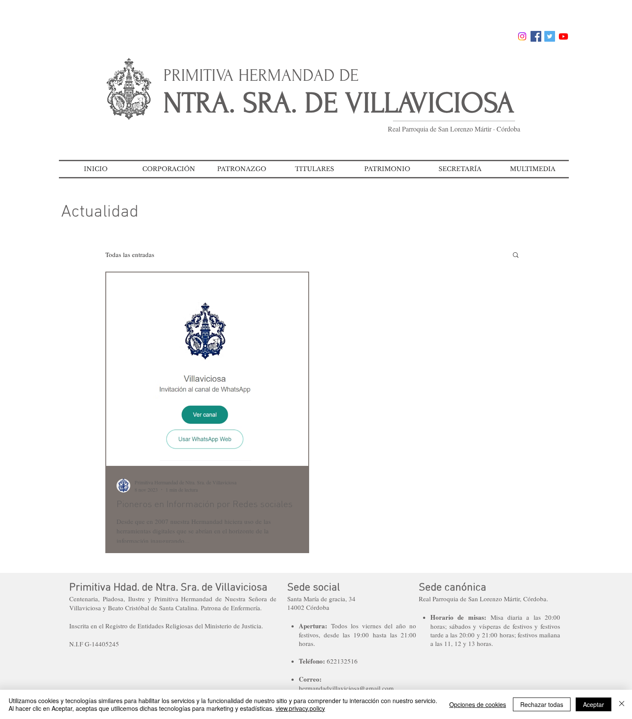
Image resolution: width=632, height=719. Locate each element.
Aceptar (593, 704)
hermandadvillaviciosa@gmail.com (346, 688)
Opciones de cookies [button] (477, 704)
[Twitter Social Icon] (549, 36)
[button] (168, 169)
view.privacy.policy (300, 708)
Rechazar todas (541, 704)
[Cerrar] (622, 704)
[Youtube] (563, 36)
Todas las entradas (129, 254)
